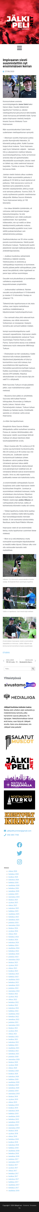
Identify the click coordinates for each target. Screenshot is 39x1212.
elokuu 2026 (12, 871)
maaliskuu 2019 (13, 1116)
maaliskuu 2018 (13, 1151)
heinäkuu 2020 (13, 1071)
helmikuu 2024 (13, 951)
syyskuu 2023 (13, 965)
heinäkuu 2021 (13, 1037)
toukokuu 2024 (13, 942)
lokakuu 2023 (13, 962)
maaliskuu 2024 (13, 948)
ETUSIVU (6, 653)
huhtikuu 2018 (13, 1148)
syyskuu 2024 (13, 931)
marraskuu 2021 (14, 1025)
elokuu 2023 (12, 968)
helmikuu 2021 (13, 1051)
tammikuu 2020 (13, 1088)
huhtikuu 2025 (13, 911)
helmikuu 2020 (13, 1085)
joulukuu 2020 (13, 1056)
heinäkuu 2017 (13, 1173)
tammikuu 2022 (13, 1019)
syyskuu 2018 (13, 1133)
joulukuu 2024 (13, 922)
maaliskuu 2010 (13, 1191)
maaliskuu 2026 (13, 885)
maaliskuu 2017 (13, 1185)
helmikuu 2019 (13, 1119)
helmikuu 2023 (13, 982)
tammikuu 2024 (13, 954)
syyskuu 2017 (13, 1168)
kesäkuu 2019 (13, 1108)
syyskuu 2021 (13, 1031)
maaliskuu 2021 (13, 1048)
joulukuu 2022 (13, 988)
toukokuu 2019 (13, 1111)
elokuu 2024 (12, 934)
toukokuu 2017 (13, 1179)
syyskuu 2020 (13, 1065)
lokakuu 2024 (13, 928)
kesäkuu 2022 (13, 1005)
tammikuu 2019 (13, 1122)
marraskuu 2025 (14, 897)
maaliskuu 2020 (13, 1082)
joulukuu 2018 (13, 1125)
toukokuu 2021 (13, 1042)
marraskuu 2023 (14, 959)
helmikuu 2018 (13, 1153)
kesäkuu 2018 (13, 1142)
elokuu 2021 (12, 1034)
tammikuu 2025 (13, 920)
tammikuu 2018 (13, 1156)
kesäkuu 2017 (13, 1176)
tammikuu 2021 (13, 1054)
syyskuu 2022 (13, 997)
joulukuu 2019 (13, 1091)
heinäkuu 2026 (13, 874)
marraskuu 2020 (14, 1059)
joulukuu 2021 (13, 1022)
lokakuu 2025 (13, 900)
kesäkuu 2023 (13, 971)
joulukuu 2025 (13, 894)
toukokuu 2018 (13, 1145)
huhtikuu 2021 (13, 1045)
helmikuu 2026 (13, 888)
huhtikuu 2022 (13, 1011)
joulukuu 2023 (13, 957)
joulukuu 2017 (13, 1159)
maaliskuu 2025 (13, 914)
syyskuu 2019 (13, 1099)
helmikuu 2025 (13, 917)
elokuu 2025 (12, 905)
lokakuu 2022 (13, 994)
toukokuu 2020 (13, 1076)
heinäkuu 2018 (13, 1139)
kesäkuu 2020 (13, 1074)
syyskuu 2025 (13, 902)
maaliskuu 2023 (13, 979)
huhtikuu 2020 (13, 1079)
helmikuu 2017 (13, 1188)
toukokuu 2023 (13, 974)
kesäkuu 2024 (13, 940)
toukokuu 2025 (13, 908)
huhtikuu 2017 (13, 1182)
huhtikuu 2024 (13, 945)
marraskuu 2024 (14, 925)
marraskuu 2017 (14, 1162)
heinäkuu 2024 (13, 937)
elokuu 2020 (12, 1068)
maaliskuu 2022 (13, 1014)
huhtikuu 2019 (13, 1113)
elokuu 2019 (12, 1102)
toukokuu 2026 (13, 880)
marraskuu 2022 (14, 991)
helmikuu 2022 (13, 1016)
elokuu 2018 (12, 1136)
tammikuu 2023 (13, 985)
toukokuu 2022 (13, 1008)
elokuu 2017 (12, 1171)
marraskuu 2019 (14, 1094)
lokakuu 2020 (13, 1062)
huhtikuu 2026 (13, 882)
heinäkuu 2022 (13, 1002)
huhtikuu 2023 (13, 977)
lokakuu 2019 (13, 1096)
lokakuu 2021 (13, 1028)
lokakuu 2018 (13, 1131)
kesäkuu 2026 (13, 877)
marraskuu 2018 (14, 1128)
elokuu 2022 (12, 999)
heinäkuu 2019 (13, 1105)
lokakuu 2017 (13, 1165)
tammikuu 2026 (13, 891)
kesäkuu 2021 (13, 1039)
